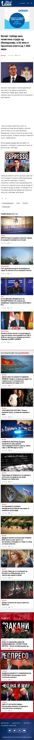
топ (19, 203)
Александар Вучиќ (8, 203)
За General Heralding (8, 725)
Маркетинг (16, 723)
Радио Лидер (6, 3)
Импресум (5, 723)
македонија (6, 206)
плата (25, 203)
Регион (3, 55)
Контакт (27, 723)
